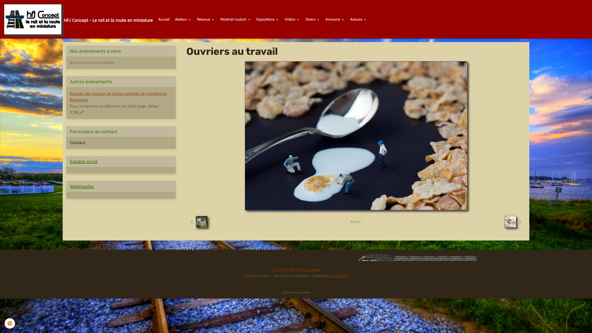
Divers (310, 19)
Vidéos (290, 19)
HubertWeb (339, 275)
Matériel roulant (233, 19)
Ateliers (181, 19)
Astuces (356, 19)
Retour (356, 221)
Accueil (164, 19)
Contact (77, 142)
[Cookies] (10, 323)
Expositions (265, 19)
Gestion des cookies (296, 292)
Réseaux (204, 19)
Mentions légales (304, 269)
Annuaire (333, 19)
